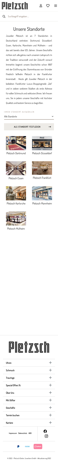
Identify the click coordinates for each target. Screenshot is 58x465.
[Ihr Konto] (40, 6)
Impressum (13, 433)
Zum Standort (16, 325)
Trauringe (10, 377)
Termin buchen (12, 415)
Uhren (8, 362)
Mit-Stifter (10, 400)
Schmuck (10, 370)
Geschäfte (10, 407)
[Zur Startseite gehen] (15, 5)
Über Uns (10, 392)
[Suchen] (4, 16)
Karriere (9, 422)
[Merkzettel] (47, 6)
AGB (30, 433)
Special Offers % (13, 385)
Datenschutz (22, 433)
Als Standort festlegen (27, 126)
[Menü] (54, 6)
